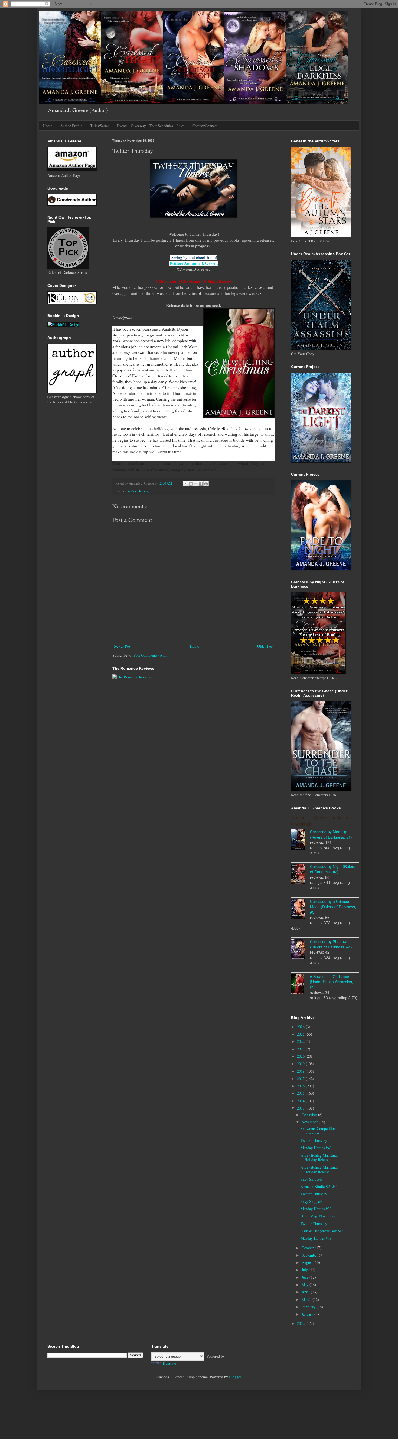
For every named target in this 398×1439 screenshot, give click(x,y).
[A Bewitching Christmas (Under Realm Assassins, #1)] (300, 985)
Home (47, 125)
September (310, 1255)
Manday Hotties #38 (316, 1238)
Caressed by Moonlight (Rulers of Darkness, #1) (331, 834)
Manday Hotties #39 (316, 1208)
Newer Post (122, 646)
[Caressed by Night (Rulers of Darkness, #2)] (300, 875)
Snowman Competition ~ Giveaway (320, 1131)
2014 (301, 1100)
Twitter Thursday (138, 491)
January (308, 1314)
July (305, 1269)
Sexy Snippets (311, 1179)
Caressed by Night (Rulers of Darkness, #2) (332, 869)
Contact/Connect (204, 125)
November (310, 1121)
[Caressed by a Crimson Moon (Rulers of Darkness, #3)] (300, 910)
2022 (301, 1041)
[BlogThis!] (190, 483)
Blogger (235, 1376)
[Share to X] (195, 483)
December (310, 1114)
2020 (301, 1056)
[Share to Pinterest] (206, 483)
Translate (169, 1363)
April (306, 1291)
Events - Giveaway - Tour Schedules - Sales (150, 125)
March (307, 1299)
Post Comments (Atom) (151, 655)
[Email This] (185, 483)
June (305, 1277)
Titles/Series (99, 125)
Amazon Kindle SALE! (319, 1186)
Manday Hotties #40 (316, 1147)
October (308, 1247)
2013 (301, 1108)
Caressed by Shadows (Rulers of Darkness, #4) (331, 944)
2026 (301, 1026)
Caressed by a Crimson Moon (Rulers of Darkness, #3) (333, 907)
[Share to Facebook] (201, 483)
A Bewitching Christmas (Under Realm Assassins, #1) (331, 982)
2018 (301, 1071)
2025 (301, 1034)
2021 (301, 1049)
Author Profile (71, 125)
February (309, 1306)
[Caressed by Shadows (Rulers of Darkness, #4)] (300, 950)
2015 (301, 1093)
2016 (301, 1085)
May (305, 1284)
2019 (301, 1063)
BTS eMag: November (318, 1216)
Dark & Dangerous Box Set (322, 1230)
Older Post (265, 646)
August (308, 1262)
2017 (301, 1078)
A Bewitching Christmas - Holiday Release (320, 1157)
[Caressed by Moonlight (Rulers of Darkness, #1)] (300, 840)
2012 (301, 1323)
